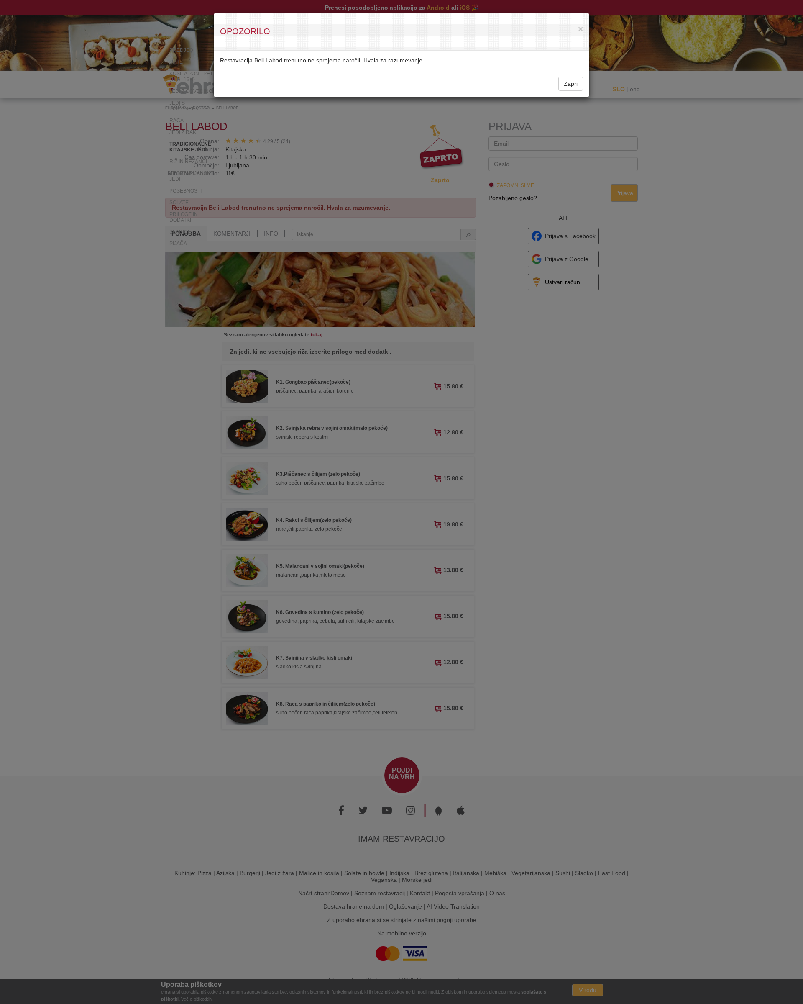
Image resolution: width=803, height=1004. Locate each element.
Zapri (571, 83)
